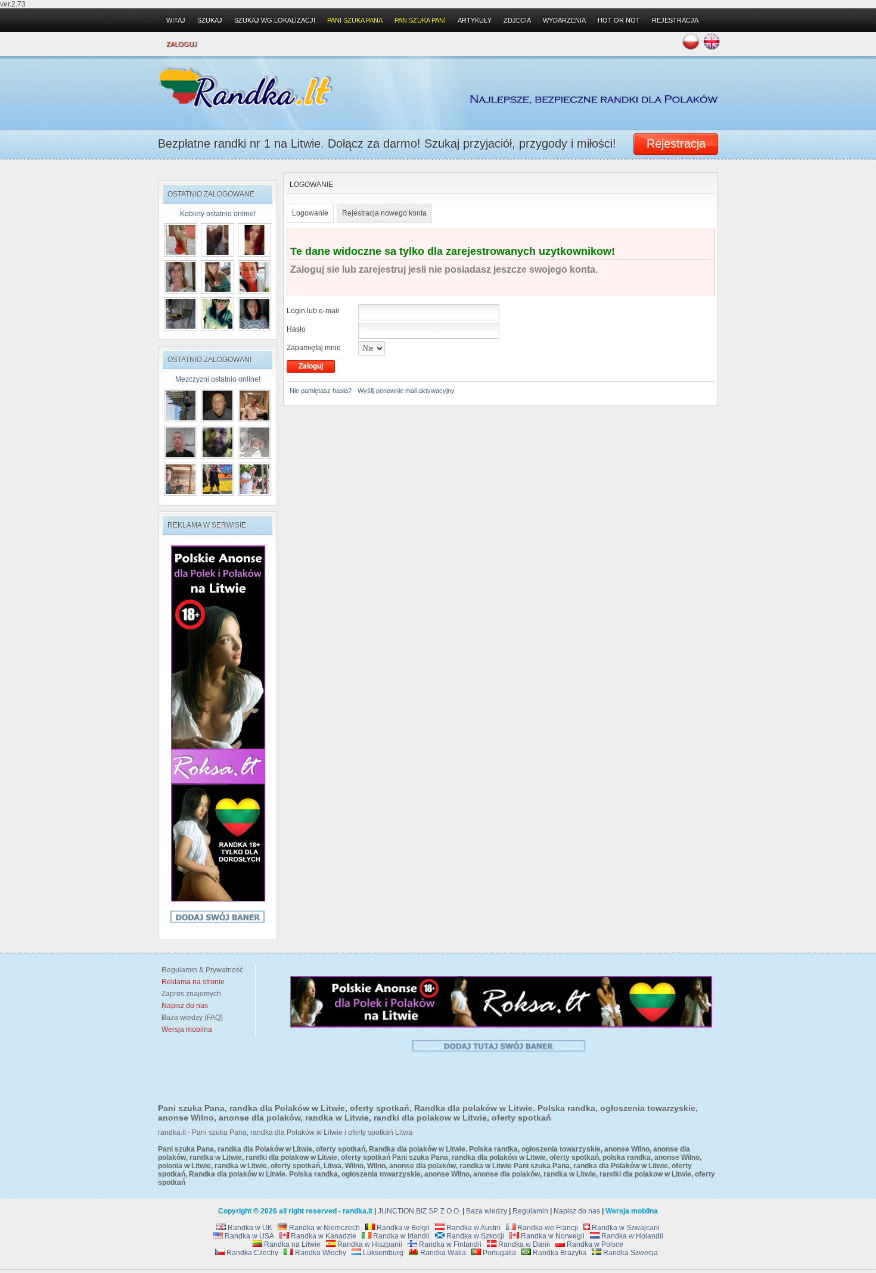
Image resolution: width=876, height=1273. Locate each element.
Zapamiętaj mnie (314, 348)
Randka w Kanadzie (322, 1236)
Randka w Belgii (402, 1228)
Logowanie (310, 213)
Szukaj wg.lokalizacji (274, 20)
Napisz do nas (577, 1211)
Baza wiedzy (486, 1211)
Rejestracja (675, 20)
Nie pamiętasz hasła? (321, 390)
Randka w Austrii (473, 1228)
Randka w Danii (523, 1244)
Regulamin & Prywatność (200, 970)
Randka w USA (248, 1236)
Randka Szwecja (629, 1253)
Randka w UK (249, 1228)
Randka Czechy (251, 1253)
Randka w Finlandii (449, 1244)
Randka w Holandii (631, 1236)
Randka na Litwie (291, 1244)
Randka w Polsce (594, 1244)
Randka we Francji (546, 1228)
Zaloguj (181, 44)
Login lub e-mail (313, 311)
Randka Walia (442, 1253)
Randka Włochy (319, 1253)
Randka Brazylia (558, 1253)
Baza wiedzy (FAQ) (190, 1017)
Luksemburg (382, 1253)
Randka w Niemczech (323, 1228)
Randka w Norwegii (552, 1236)
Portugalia (498, 1253)
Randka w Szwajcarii (625, 1228)
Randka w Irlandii (400, 1236)
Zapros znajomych (191, 994)
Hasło (296, 329)
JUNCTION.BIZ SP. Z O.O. (419, 1211)
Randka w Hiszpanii (369, 1244)
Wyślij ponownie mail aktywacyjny (406, 390)
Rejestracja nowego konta (384, 213)
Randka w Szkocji (474, 1236)
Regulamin (530, 1211)
